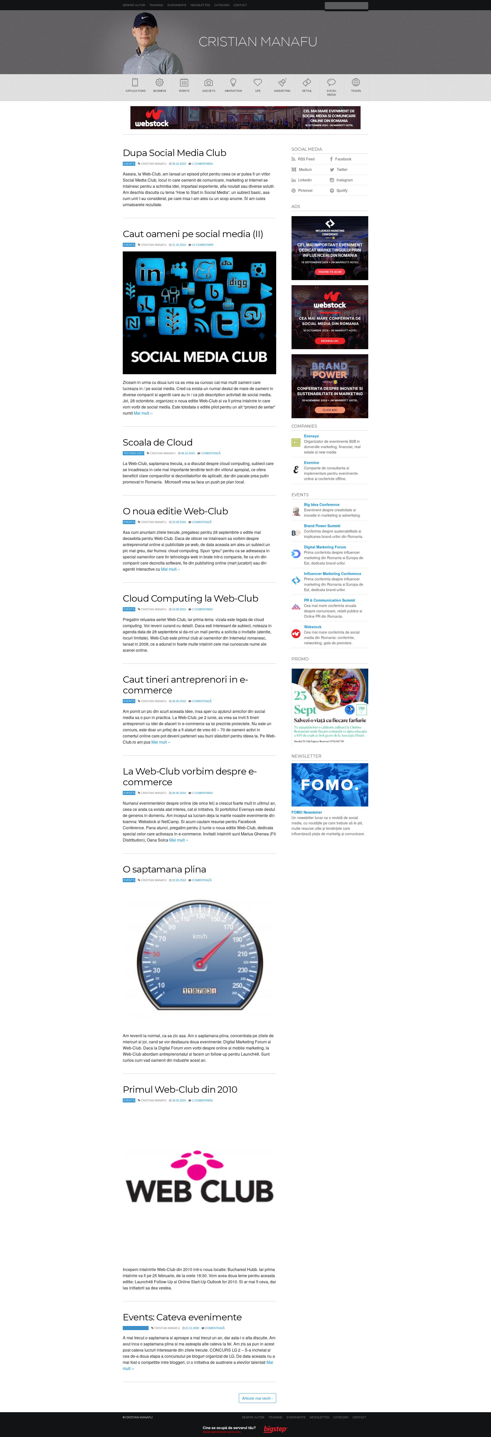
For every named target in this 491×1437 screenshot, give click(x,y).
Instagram (344, 179)
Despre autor (134, 5)
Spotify (342, 190)
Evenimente (177, 5)
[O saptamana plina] (199, 957)
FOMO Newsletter (307, 812)
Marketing (282, 91)
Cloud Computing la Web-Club (190, 598)
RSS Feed (306, 158)
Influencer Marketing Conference (332, 573)
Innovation (233, 91)
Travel (356, 91)
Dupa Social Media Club (174, 152)
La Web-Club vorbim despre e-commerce (190, 777)
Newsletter (200, 5)
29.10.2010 (179, 163)
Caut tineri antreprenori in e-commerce (185, 685)
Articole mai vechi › (257, 1398)
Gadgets (208, 91)
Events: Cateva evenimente (182, 1317)
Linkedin (304, 179)
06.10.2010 (188, 453)
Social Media (331, 92)
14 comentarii (202, 244)
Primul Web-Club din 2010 (180, 1089)
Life (258, 91)
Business (159, 91)
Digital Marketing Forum (325, 546)
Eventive (311, 462)
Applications (136, 91)
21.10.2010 (179, 244)
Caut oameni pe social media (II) (193, 233)
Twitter (342, 169)
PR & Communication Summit (329, 600)
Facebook (342, 158)
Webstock (312, 626)
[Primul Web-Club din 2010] (199, 1184)
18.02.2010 (179, 1100)
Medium (305, 169)
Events (184, 91)
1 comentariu (202, 163)
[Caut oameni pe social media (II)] (199, 312)
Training (156, 5)
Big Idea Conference (322, 504)
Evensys (311, 435)
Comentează (210, 453)
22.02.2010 (179, 880)
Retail (307, 91)
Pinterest (305, 190)
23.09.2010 (179, 522)
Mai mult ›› (143, 413)
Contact (240, 5)
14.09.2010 (179, 609)
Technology (133, 453)
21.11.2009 (192, 1328)
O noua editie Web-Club (175, 511)
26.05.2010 (179, 701)
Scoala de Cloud (158, 442)
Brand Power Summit (322, 525)
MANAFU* (245, 42)
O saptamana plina (164, 869)
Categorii (221, 5)
